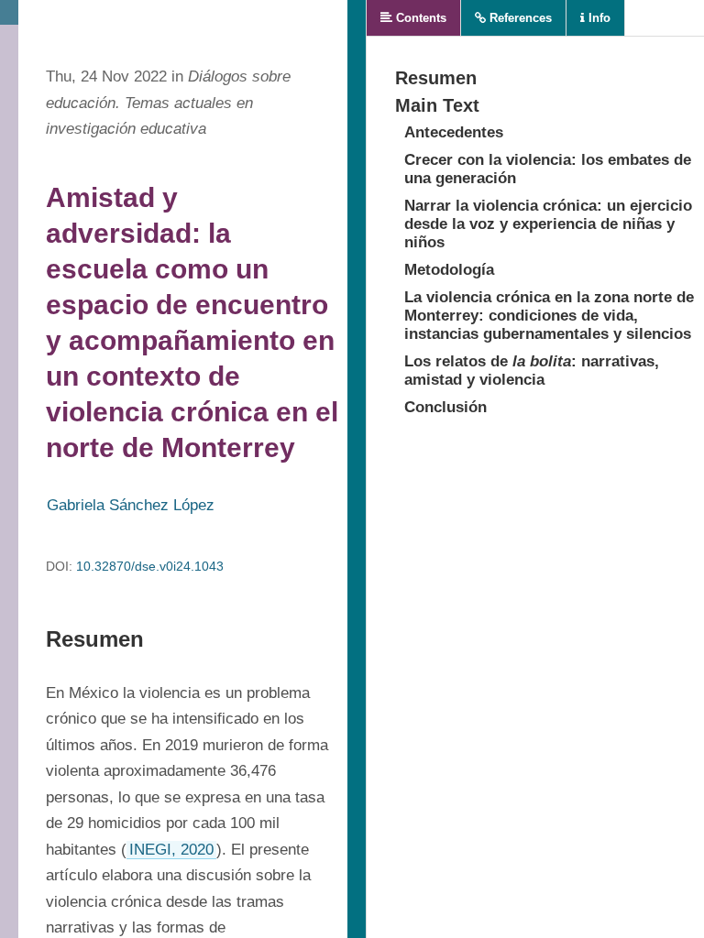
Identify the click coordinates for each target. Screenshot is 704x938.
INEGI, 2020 (171, 849)
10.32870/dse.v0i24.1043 (150, 566)
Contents (419, 18)
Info (597, 18)
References (519, 18)
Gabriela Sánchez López (130, 505)
